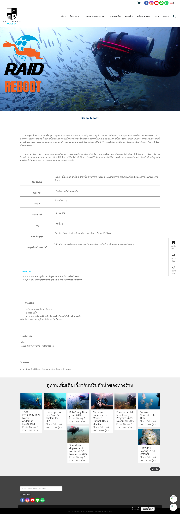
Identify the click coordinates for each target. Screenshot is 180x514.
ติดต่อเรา (166, 16)
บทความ (156, 16)
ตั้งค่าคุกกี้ (135, 509)
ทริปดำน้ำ (128, 16)
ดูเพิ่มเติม (155, 469)
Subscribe (26, 494)
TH (174, 3)
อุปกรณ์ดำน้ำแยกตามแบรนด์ (94, 16)
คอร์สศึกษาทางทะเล (143, 16)
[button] (174, 16)
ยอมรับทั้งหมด (148, 509)
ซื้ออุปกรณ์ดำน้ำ (75, 16)
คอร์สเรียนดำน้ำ (115, 16)
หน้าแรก (63, 16)
